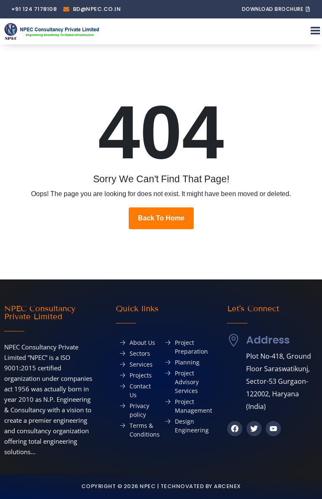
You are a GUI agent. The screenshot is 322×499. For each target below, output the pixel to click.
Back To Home (161, 218)
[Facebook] (234, 428)
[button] (315, 32)
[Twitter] (254, 428)
